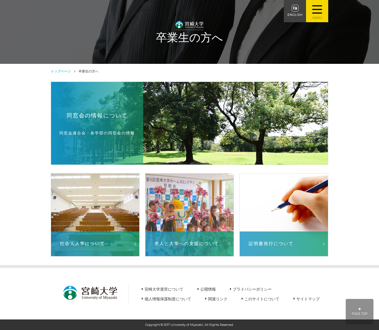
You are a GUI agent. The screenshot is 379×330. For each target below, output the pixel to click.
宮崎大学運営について (164, 289)
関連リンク (218, 298)
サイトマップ (308, 298)
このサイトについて (261, 298)
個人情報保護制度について (168, 298)
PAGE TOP (360, 314)
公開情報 (208, 289)
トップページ (61, 71)
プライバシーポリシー (252, 289)
